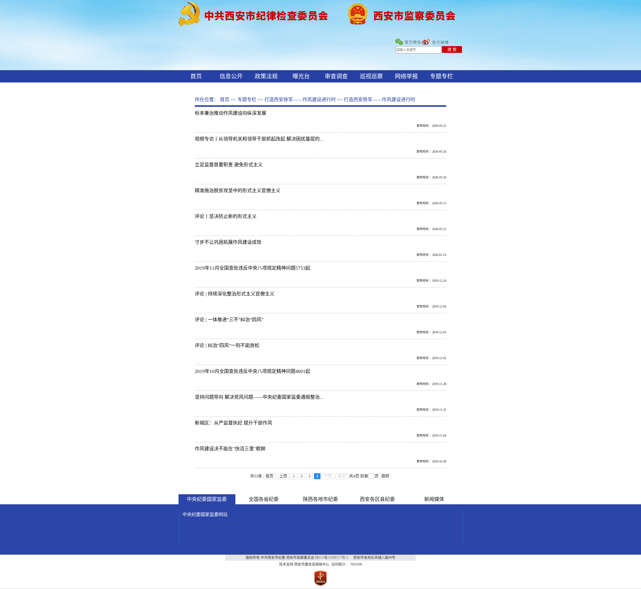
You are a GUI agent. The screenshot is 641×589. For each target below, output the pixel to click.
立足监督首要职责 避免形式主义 (229, 164)
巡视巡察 (371, 76)
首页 (196, 76)
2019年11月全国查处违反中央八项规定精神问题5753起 (252, 268)
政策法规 (266, 76)
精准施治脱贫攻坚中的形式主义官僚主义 (237, 190)
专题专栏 (441, 76)
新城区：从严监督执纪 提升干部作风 (233, 423)
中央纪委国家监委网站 (205, 514)
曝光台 (301, 76)
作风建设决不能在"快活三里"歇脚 (230, 448)
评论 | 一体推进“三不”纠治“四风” (229, 319)
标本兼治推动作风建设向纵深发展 (230, 113)
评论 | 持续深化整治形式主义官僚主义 (234, 294)
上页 (283, 476)
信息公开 (231, 76)
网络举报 (406, 76)
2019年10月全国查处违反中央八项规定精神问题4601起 (252, 371)
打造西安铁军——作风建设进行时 (300, 99)
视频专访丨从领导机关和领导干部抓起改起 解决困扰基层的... (259, 139)
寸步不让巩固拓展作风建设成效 (228, 242)
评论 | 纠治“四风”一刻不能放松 (227, 345)
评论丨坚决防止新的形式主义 (226, 216)
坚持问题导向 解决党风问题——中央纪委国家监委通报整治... (259, 397)
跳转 (385, 476)
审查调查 (336, 76)
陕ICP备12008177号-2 (331, 557)
